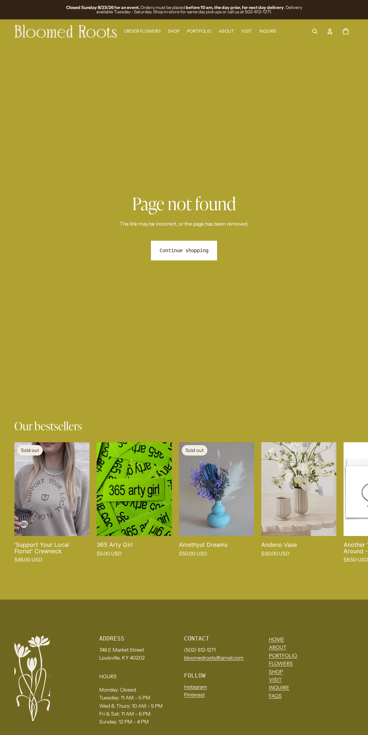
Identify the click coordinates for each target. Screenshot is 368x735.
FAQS (275, 696)
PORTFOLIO (283, 655)
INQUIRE (279, 688)
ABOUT (277, 647)
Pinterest (194, 695)
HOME (276, 639)
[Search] (315, 31)
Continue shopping (184, 250)
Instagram (195, 687)
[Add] (160, 524)
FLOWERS (281, 664)
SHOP (276, 672)
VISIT (275, 679)
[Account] (330, 31)
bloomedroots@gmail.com (214, 658)
